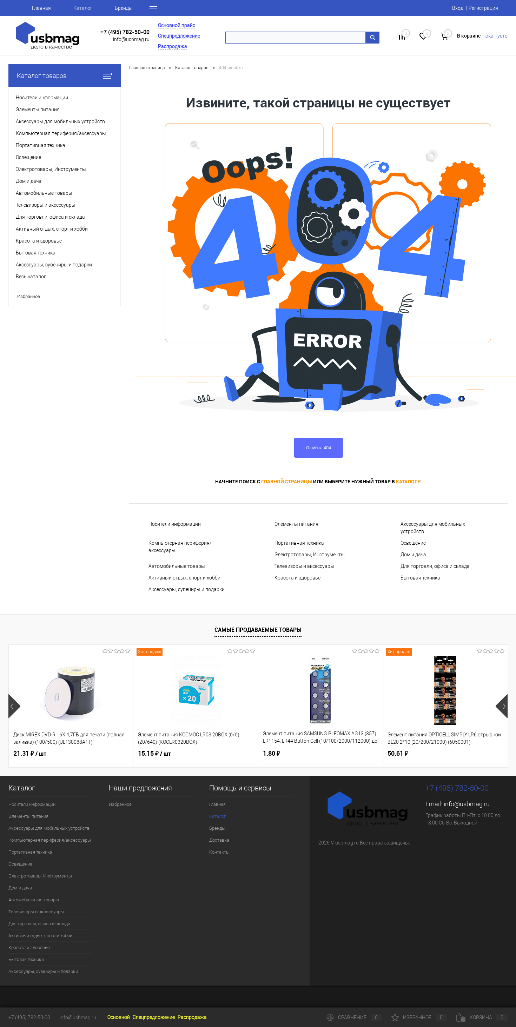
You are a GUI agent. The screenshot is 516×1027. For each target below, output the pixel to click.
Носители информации (174, 524)
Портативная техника (299, 543)
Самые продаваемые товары (258, 630)
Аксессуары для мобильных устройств (433, 527)
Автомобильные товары (176, 566)
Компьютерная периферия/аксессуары (180, 546)
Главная (41, 8)
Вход (457, 8)
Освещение (413, 543)
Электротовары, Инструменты (309, 554)
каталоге (408, 481)
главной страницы (286, 481)
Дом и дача (413, 554)
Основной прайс (176, 25)
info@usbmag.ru (131, 39)
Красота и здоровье (297, 578)
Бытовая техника (420, 578)
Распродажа (172, 46)
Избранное (28, 296)
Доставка (219, 840)
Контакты (219, 852)
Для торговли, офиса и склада (435, 566)
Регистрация (483, 8)
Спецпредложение (179, 36)
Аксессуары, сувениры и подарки (186, 589)
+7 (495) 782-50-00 (125, 32)
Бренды (124, 8)
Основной (118, 1017)
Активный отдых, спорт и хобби (184, 578)
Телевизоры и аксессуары (304, 566)
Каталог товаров (42, 75)
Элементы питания (296, 524)
